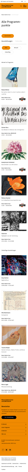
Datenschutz (15, 463)
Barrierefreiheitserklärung (7, 466)
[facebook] (2, 449)
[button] (21, 6)
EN (25, 1)
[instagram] (6, 449)
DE (22, 1)
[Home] (7, 5)
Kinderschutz (23, 463)
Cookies (3, 469)
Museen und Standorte (7, 1)
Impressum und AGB (6, 463)
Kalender (18, 41)
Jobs (16, 466)
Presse (20, 466)
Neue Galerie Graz (5, 14)
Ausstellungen (6, 41)
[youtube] (10, 449)
